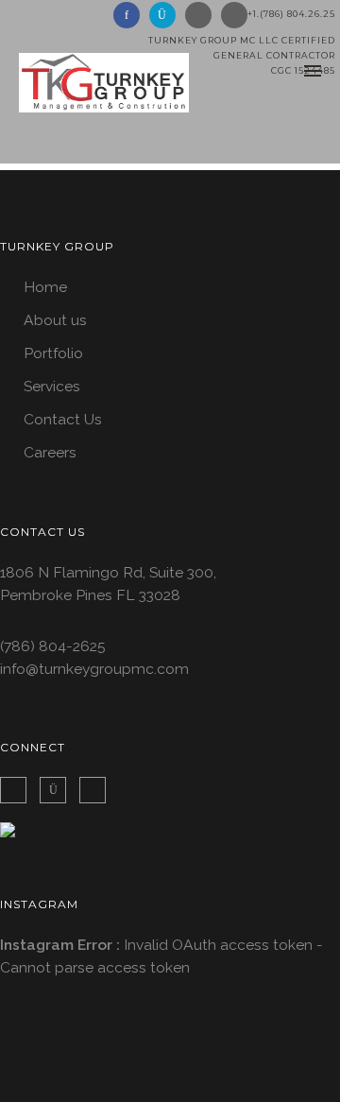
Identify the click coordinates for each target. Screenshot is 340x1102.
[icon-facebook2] (18, 790)
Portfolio (53, 353)
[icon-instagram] (167, 15)
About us (55, 320)
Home (45, 287)
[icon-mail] (203, 15)
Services (52, 386)
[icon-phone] (234, 15)
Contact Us (63, 419)
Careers (50, 452)
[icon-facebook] (131, 15)
